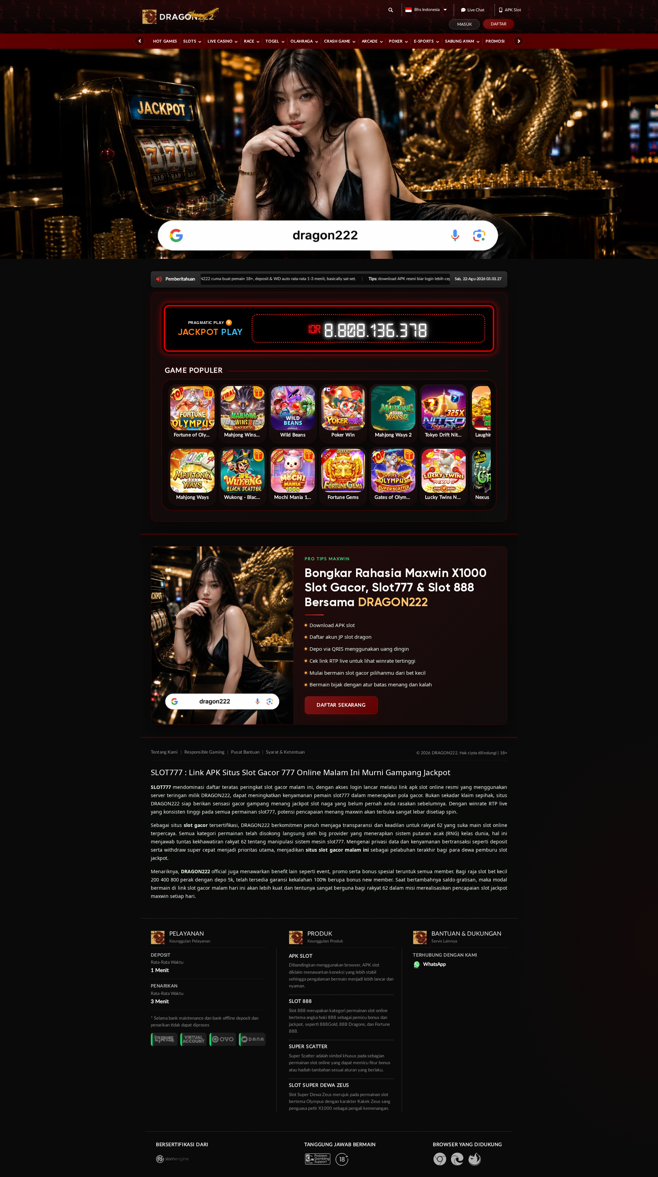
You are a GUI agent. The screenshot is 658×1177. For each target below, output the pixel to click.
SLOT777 (161, 787)
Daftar (499, 24)
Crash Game (337, 41)
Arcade (370, 41)
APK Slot (513, 10)
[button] (426, 10)
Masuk (464, 24)
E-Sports (424, 41)
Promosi (495, 41)
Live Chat (475, 10)
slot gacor (196, 825)
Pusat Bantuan (245, 752)
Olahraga (302, 41)
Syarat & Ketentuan (285, 752)
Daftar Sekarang (341, 705)
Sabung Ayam (459, 41)
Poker (395, 41)
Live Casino (220, 41)
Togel (272, 41)
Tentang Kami (164, 752)
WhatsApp (434, 964)
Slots (189, 41)
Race (249, 41)
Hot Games (165, 41)
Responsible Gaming (204, 752)
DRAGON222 (195, 871)
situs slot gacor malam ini (337, 849)
